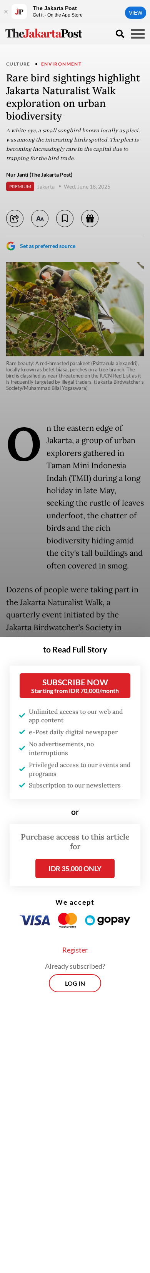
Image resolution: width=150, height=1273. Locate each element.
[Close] (5, 11)
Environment (61, 64)
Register (75, 950)
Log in (75, 983)
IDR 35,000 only (75, 868)
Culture (18, 64)
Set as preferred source (47, 246)
